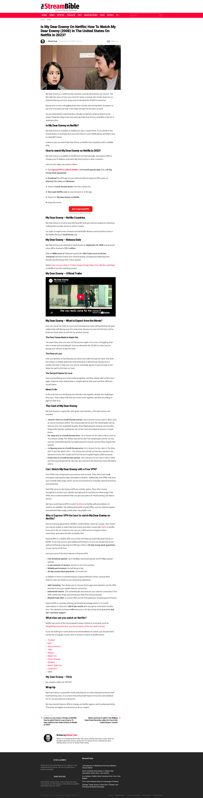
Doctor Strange (54, 659)
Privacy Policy (157, 795)
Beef (50, 643)
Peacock (71, 15)
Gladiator (51, 662)
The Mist (51, 640)
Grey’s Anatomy (54, 646)
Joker (50, 649)
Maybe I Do (52, 656)
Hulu (102, 15)
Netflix (60, 15)
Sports (110, 15)
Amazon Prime (91, 15)
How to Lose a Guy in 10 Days (63, 265)
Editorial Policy (120, 795)
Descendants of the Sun (83, 626)
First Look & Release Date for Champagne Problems (100, 781)
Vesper (80, 265)
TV (117, 15)
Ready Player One (91, 265)
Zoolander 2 (53, 668)
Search (160, 15)
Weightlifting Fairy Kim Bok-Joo (59, 626)
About (110, 795)
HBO (80, 15)
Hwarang (101, 626)
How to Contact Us (133, 795)
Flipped (51, 653)
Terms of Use (146, 795)
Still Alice (102, 265)
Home (44, 15)
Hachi (103, 527)
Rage (113, 265)
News (51, 15)
